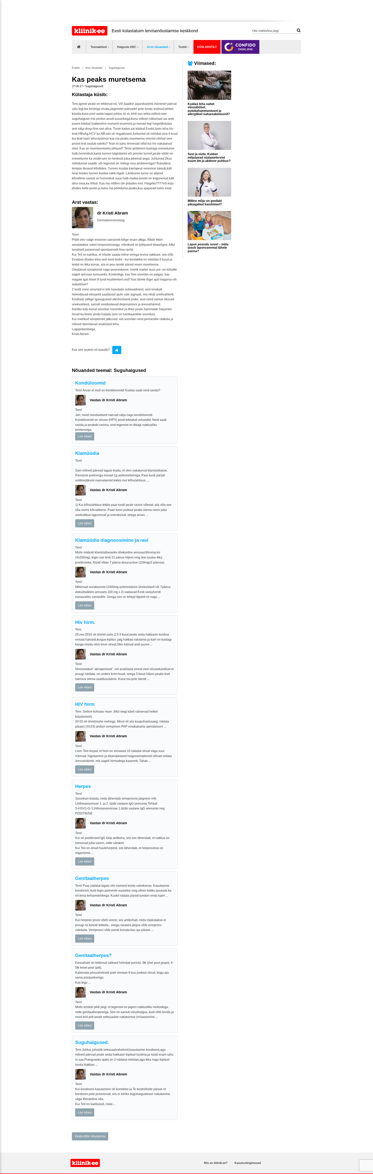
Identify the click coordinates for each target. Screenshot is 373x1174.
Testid (182, 47)
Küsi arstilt (207, 47)
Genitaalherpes (92, 878)
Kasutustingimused (247, 1162)
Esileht (76, 67)
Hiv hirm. (85, 622)
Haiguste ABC (126, 47)
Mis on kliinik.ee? (215, 1162)
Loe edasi (85, 436)
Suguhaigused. (92, 1042)
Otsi (298, 30)
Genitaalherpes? (93, 955)
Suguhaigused (116, 67)
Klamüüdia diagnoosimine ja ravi (111, 540)
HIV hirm (84, 704)
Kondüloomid (90, 383)
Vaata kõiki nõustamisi (90, 1136)
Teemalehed (99, 47)
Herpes (83, 786)
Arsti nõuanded (157, 47)
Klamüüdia (87, 453)
